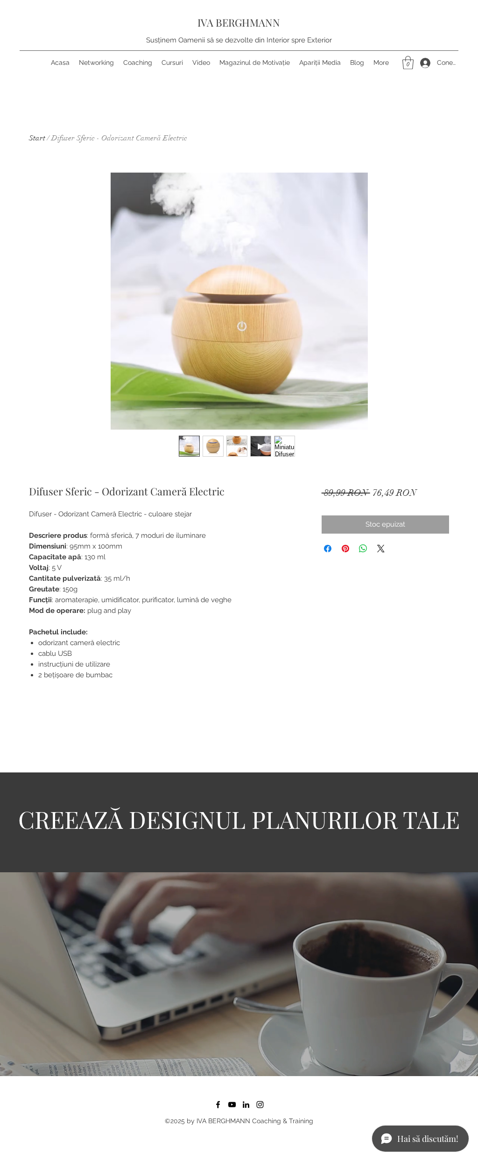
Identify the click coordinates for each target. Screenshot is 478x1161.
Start (37, 138)
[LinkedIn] (246, 1104)
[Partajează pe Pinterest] (345, 548)
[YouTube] (232, 1104)
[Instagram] (260, 1104)
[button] (408, 63)
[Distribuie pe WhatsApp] (363, 548)
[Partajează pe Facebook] (327, 548)
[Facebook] (218, 1104)
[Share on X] (381, 548)
